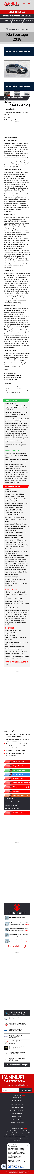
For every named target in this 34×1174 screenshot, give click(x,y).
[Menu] (29, 3)
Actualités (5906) (18, 761)
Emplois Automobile (17, 1122)
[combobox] (5, 21)
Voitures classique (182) (12, 802)
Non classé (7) (17, 791)
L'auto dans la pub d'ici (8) (21, 782)
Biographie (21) (18, 766)
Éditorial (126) (18, 778)
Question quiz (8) (18, 813)
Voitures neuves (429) (12, 808)
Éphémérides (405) (11, 798)
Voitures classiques (17, 1110)
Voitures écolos (17, 1107)
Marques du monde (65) (21, 787)
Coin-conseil (17, 1116)
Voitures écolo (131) (11, 805)
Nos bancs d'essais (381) (21, 795)
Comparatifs (17, 1113)
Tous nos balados (15, 946)
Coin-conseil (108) (19, 770)
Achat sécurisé (10, 1172)
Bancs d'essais (17, 1101)
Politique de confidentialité (20, 1172)
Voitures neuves (17, 1104)
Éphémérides (17, 1119)
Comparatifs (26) (18, 774)
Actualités (17, 1098)
